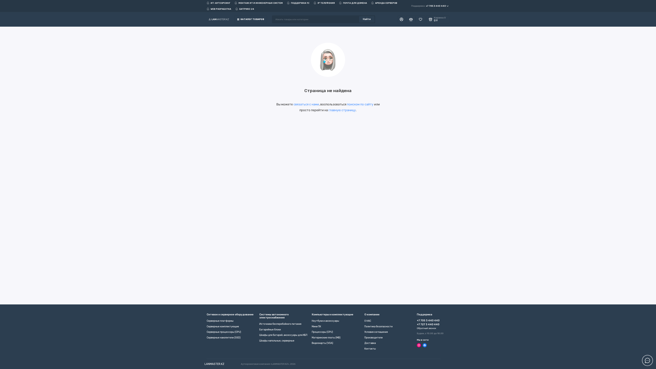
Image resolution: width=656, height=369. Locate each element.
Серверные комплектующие (223, 326)
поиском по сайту (360, 104)
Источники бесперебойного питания (280, 324)
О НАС (367, 320)
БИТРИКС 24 (246, 9)
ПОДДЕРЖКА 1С (300, 3)
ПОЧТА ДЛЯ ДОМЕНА (355, 3)
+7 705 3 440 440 (428, 6)
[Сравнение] (410, 19)
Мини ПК (316, 326)
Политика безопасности (378, 326)
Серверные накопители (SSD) (224, 337)
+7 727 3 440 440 (428, 324)
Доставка (370, 343)
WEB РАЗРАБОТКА (221, 9)
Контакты (370, 348)
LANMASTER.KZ (214, 364)
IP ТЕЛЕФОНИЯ (326, 3)
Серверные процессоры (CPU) (224, 332)
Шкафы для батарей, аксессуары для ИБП (283, 335)
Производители (373, 337)
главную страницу (342, 110)
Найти (367, 19)
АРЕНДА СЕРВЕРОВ (386, 3)
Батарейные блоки (270, 329)
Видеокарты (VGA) (322, 343)
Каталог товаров (252, 19)
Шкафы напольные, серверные (276, 340)
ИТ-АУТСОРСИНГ (220, 3)
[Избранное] (420, 19)
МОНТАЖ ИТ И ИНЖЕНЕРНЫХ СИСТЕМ (260, 3)
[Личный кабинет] (401, 19)
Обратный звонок (426, 328)
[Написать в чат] (647, 360)
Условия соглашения (376, 332)
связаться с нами (306, 104)
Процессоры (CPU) (322, 332)
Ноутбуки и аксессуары (325, 320)
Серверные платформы (220, 320)
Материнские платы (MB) (326, 337)
